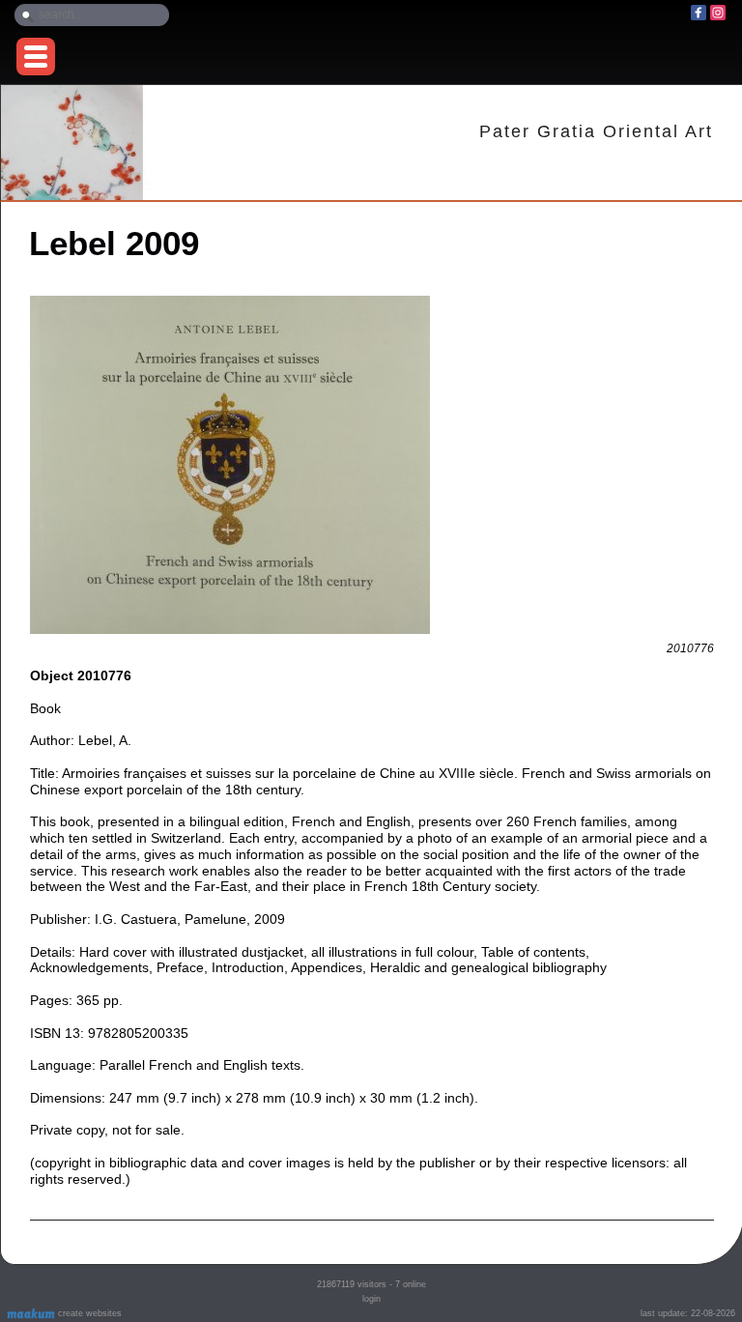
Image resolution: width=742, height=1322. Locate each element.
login (371, 1299)
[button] (36, 56)
